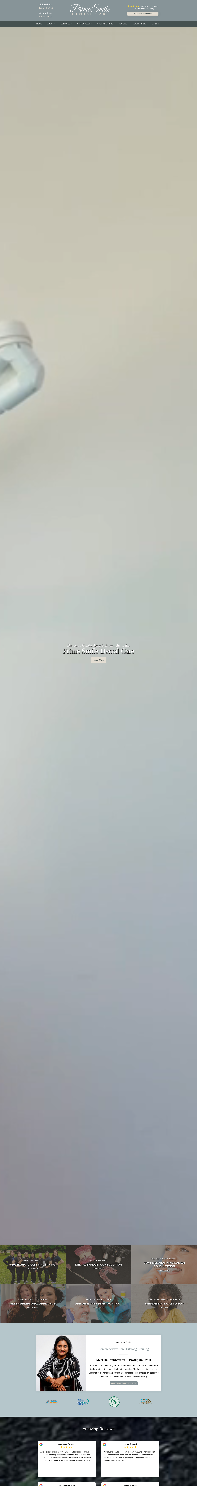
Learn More (98, 660)
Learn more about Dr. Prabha (123, 1383)
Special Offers (105, 24)
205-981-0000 (45, 16)
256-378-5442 (46, 7)
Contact (156, 24)
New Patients (139, 24)
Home (39, 24)
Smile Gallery (84, 24)
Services (65, 24)
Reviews (123, 24)
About (50, 24)
